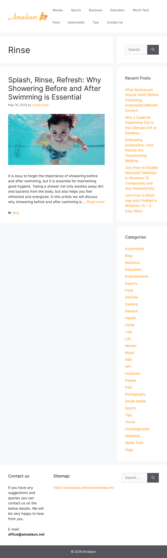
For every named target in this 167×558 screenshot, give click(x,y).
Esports (131, 283)
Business (95, 10)
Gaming (131, 304)
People (130, 380)
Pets (128, 387)
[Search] (153, 50)
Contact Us (115, 22)
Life (128, 339)
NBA (128, 360)
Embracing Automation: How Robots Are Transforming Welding (139, 150)
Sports (76, 10)
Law (128, 332)
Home (130, 325)
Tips (95, 22)
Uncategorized (137, 429)
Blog (16, 212)
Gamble (131, 297)
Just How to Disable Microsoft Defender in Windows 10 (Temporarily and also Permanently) (141, 178)
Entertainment (136, 276)
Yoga (129, 450)
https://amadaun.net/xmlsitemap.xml (83, 488)
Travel (130, 422)
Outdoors (132, 373)
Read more (96, 202)
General (131, 311)
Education (117, 10)
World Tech (141, 10)
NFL (128, 367)
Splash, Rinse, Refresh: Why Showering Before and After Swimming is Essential (54, 88)
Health (130, 318)
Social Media (135, 401)
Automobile (76, 22)
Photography (135, 394)
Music (130, 353)
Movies (58, 10)
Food (56, 22)
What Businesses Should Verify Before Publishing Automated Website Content (142, 100)
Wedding (132, 436)
